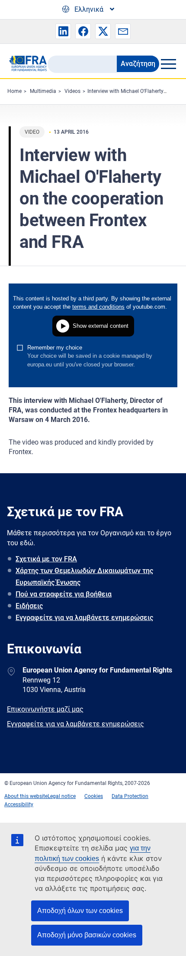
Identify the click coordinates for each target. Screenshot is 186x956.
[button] (63, 31)
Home (14, 91)
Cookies (93, 796)
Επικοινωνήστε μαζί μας (45, 709)
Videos (72, 91)
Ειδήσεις (29, 606)
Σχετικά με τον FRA (46, 559)
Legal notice (62, 796)
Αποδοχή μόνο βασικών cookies (86, 935)
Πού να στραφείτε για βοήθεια (64, 594)
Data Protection (130, 796)
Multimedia (43, 91)
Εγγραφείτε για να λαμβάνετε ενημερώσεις (84, 617)
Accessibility (18, 804)
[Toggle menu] (168, 64)
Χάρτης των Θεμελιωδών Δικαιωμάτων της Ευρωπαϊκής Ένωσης (84, 577)
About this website (26, 796)
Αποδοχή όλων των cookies (80, 910)
